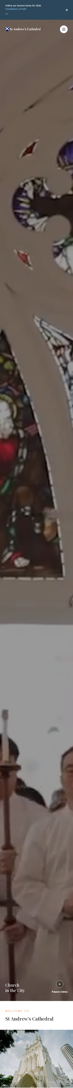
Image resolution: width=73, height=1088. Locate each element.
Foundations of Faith (15, 8)
